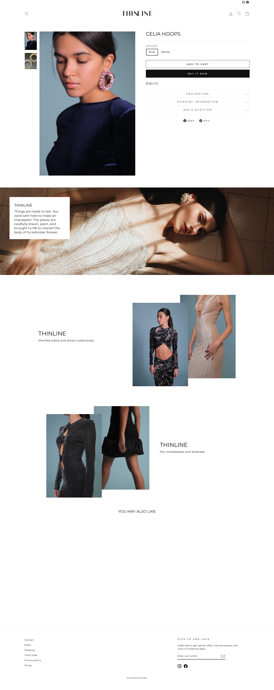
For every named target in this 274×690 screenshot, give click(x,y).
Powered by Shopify (137, 678)
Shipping (29, 650)
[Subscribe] (223, 656)
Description (197, 94)
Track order (31, 655)
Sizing (28, 665)
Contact (29, 639)
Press (27, 645)
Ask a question (197, 109)
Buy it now (198, 73)
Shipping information (197, 102)
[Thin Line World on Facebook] (186, 666)
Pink (152, 52)
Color (151, 46)
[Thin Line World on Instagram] (179, 666)
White (165, 52)
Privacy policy (32, 660)
